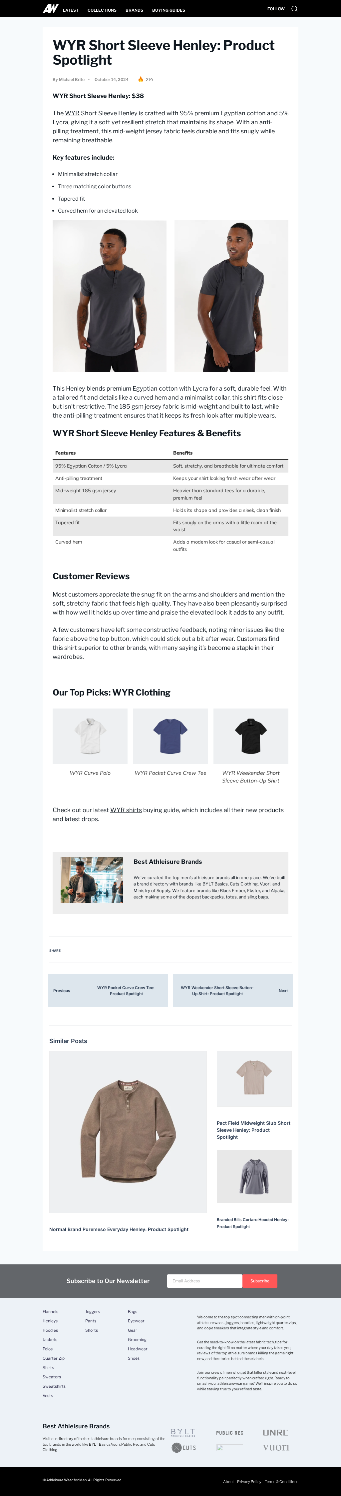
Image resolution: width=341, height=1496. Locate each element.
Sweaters (52, 1377)
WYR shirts (126, 809)
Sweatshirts (54, 1386)
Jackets (50, 1339)
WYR (72, 113)
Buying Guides (168, 10)
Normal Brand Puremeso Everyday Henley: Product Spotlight (118, 1229)
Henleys (50, 1321)
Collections (102, 10)
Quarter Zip (54, 1358)
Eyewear (136, 1321)
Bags (132, 1311)
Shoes (134, 1358)
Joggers (92, 1311)
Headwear (138, 1349)
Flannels (50, 1311)
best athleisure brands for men (110, 1438)
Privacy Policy (249, 1481)
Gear (132, 1330)
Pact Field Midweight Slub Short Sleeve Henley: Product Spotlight (253, 1130)
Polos (48, 1349)
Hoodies (50, 1330)
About (228, 1481)
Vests (48, 1395)
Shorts (91, 1330)
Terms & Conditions (281, 1481)
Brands (134, 10)
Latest (71, 10)
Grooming (137, 1339)
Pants (90, 1321)
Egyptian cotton (155, 388)
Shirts (48, 1367)
